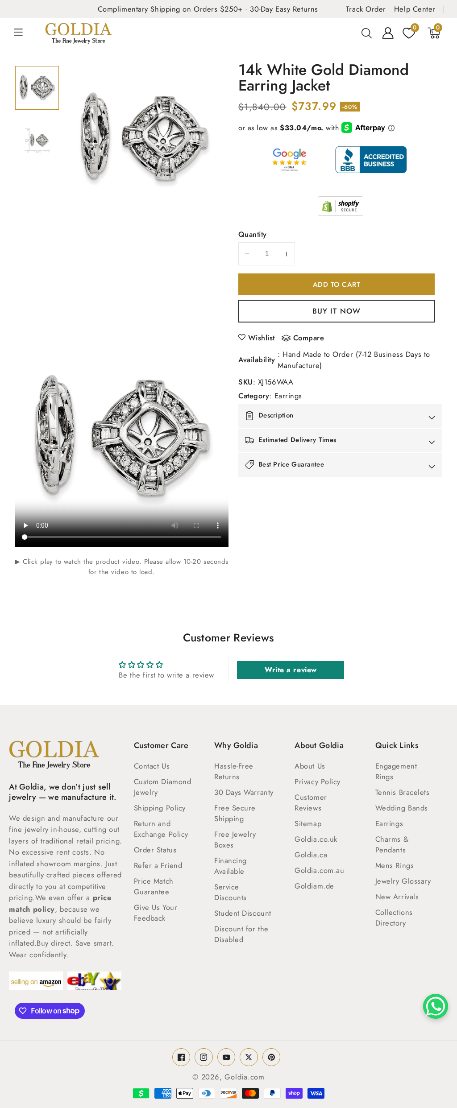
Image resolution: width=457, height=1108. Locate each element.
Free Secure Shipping (235, 813)
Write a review (291, 670)
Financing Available (230, 865)
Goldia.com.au (319, 870)
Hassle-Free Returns (233, 771)
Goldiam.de (314, 886)
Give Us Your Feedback (156, 912)
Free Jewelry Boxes (235, 839)
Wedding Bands (401, 807)
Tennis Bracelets (402, 792)
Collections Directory (394, 917)
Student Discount (242, 913)
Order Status (155, 849)
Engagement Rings (396, 771)
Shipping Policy (160, 807)
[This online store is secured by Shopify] (340, 206)
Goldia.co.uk (316, 839)
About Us (310, 766)
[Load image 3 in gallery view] (37, 88)
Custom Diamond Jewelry (162, 787)
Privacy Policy (318, 781)
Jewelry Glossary (403, 881)
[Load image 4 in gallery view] (37, 140)
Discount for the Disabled (241, 934)
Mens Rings (394, 865)
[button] (23, 33)
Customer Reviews (311, 802)
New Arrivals (397, 896)
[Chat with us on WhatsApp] (435, 1006)
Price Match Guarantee (154, 886)
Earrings (288, 395)
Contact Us (152, 766)
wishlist (261, 337)
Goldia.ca (311, 854)
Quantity (252, 234)
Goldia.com (244, 1076)
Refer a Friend (158, 865)
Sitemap (308, 823)
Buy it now (336, 311)
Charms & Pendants (391, 844)
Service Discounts (230, 892)
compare (308, 338)
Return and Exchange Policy (161, 828)
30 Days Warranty (244, 792)
